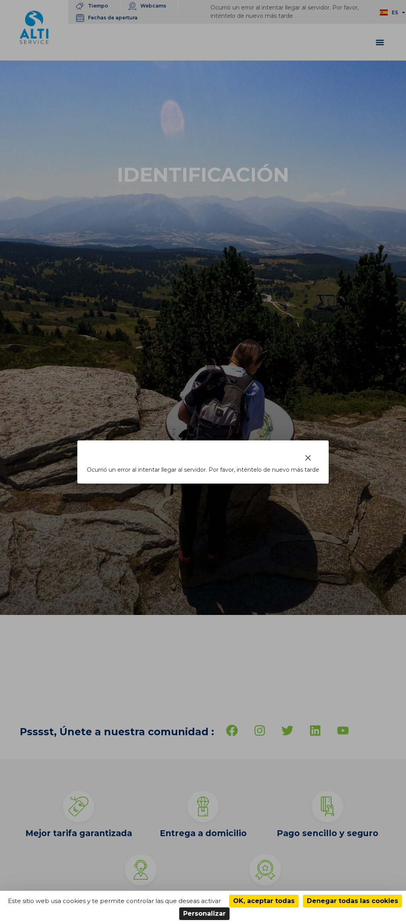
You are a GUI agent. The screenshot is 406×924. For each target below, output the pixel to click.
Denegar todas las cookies (352, 901)
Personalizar (204, 913)
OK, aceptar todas (264, 901)
